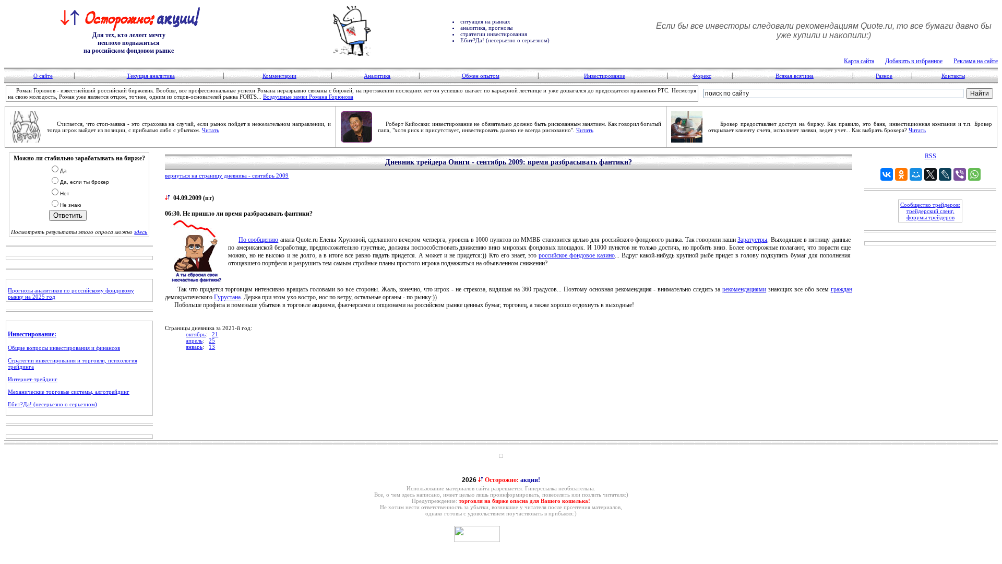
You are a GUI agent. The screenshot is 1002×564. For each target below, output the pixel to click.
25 (212, 340)
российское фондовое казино (577, 255)
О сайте (43, 76)
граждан (841, 289)
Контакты (953, 76)
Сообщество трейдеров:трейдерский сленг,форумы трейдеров (930, 211)
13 (212, 347)
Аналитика (377, 76)
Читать (210, 130)
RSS (930, 156)
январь (194, 347)
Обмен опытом (480, 76)
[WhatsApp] (974, 174)
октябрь (196, 334)
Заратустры (752, 239)
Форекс (702, 76)
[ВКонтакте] (886, 174)
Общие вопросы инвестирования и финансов (64, 348)
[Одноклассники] (901, 174)
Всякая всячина (795, 76)
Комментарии (279, 76)
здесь (140, 232)
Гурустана (227, 297)
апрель (194, 340)
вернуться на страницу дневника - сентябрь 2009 (227, 175)
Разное (884, 76)
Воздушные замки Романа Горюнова (308, 96)
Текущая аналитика (151, 76)
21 (215, 334)
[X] (930, 174)
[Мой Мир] (916, 174)
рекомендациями (744, 289)
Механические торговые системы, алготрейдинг (68, 392)
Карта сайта (859, 61)
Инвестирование (604, 76)
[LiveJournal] (945, 174)
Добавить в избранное (914, 61)
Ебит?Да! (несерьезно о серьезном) (52, 404)
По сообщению (258, 239)
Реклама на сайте (975, 61)
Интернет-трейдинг (32, 379)
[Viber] (959, 174)
